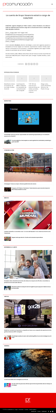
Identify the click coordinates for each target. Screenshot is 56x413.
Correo (39, 411)
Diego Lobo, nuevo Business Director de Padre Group (46, 86)
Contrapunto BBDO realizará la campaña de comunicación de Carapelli (21, 87)
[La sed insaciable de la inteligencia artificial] (28, 363)
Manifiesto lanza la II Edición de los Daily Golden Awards (9, 86)
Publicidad (44, 411)
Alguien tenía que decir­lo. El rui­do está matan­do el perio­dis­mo (27, 237)
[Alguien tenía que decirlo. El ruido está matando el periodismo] (7, 239)
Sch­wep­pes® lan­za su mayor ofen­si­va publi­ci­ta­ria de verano (20, 184)
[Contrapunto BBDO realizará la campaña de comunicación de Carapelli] (21, 78)
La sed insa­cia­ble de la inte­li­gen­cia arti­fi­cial (16, 379)
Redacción (33, 411)
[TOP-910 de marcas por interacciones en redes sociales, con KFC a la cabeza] (34, 78)
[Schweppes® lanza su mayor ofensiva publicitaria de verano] (28, 167)
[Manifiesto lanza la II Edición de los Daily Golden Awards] (9, 78)
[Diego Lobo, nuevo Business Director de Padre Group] (46, 78)
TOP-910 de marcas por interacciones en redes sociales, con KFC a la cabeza (34, 88)
